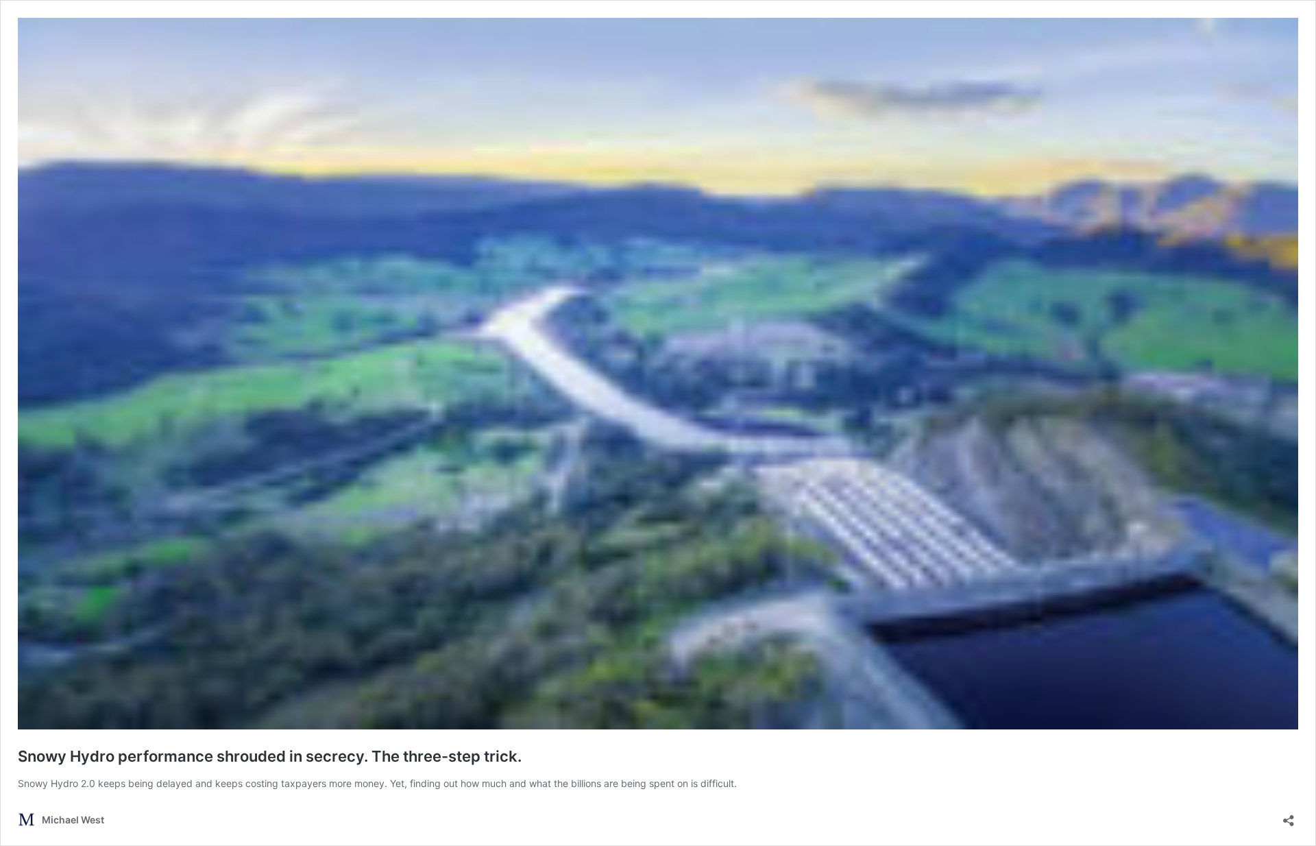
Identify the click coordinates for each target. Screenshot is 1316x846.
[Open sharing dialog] (1288, 816)
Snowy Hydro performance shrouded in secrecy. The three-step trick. (270, 756)
